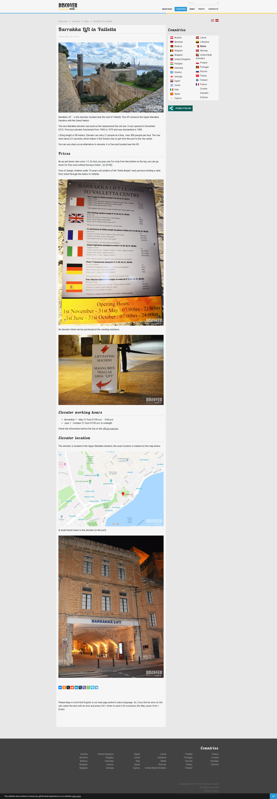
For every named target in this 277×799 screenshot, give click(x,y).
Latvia (203, 37)
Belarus (178, 46)
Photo (201, 9)
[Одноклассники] (64, 687)
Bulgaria (178, 55)
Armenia (178, 42)
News (192, 9)
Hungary (178, 63)
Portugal (204, 67)
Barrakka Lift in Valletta (102, 21)
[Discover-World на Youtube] (216, 780)
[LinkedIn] (76, 687)
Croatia (203, 88)
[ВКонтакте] (60, 687)
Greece (178, 72)
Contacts (213, 9)
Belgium (178, 50)
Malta (86, 21)
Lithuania (204, 42)
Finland (203, 80)
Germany (178, 68)
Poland (203, 62)
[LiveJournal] (80, 687)
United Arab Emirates (204, 57)
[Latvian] (217, 21)
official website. (111, 428)
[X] (68, 687)
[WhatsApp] (88, 687)
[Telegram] (96, 687)
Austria (177, 37)
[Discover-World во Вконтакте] (212, 780)
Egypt (177, 80)
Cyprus (177, 98)
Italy (176, 89)
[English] (212, 21)
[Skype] (92, 687)
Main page (167, 9)
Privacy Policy (211, 790)
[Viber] (84, 687)
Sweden (204, 93)
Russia (203, 71)
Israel (177, 85)
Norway (204, 50)
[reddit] (72, 687)
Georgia (178, 76)
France (203, 84)
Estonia (204, 97)
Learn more (76, 796)
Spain (177, 93)
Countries (181, 9)
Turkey (203, 75)
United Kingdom (182, 59)
